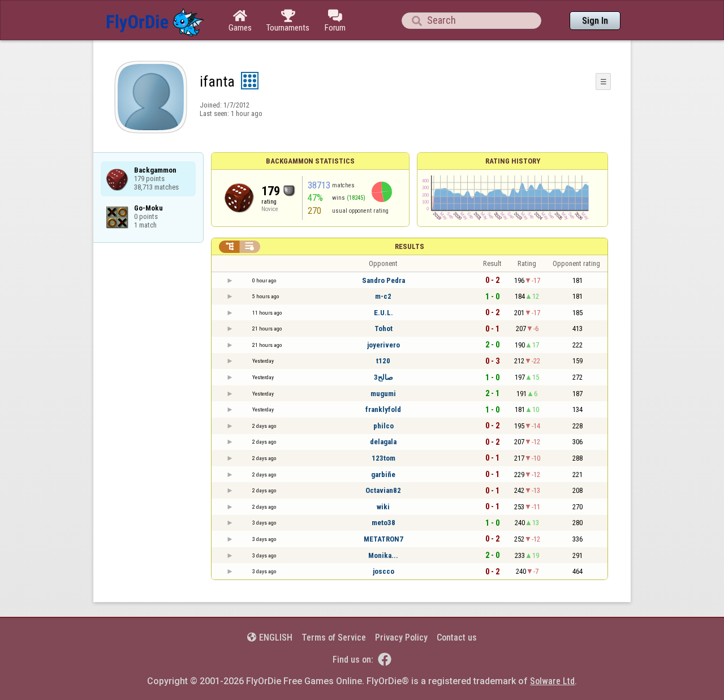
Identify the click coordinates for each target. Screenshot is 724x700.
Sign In (595, 20)
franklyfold (383, 409)
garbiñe (383, 474)
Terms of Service (333, 637)
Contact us (457, 637)
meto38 (383, 522)
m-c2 (383, 296)
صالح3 (383, 377)
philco (383, 426)
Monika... (383, 555)
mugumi (383, 393)
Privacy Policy (401, 637)
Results (409, 246)
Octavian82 (383, 490)
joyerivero (383, 345)
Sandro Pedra (383, 280)
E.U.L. (383, 312)
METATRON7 (383, 539)
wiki (383, 507)
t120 (383, 361)
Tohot (383, 328)
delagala (383, 441)
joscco (383, 571)
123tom (383, 458)
